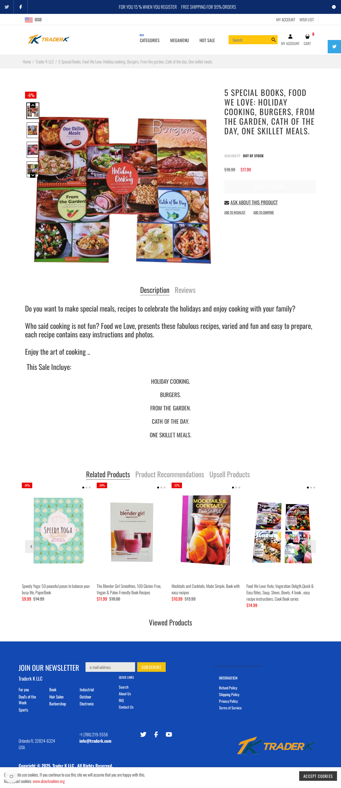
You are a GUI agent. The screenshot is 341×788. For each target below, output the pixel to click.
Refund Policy (228, 687)
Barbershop (57, 703)
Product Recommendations (169, 474)
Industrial (87, 689)
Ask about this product (254, 202)
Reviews (185, 290)
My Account (285, 19)
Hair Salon (56, 697)
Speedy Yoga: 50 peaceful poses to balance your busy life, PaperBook (56, 589)
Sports (23, 710)
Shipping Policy (229, 694)
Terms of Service (230, 707)
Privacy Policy (228, 701)
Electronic (87, 703)
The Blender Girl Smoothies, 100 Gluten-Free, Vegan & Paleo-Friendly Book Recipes (129, 589)
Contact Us (126, 707)
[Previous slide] (31, 546)
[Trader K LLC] (49, 39)
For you (24, 689)
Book (52, 689)
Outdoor (85, 697)
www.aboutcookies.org (49, 781)
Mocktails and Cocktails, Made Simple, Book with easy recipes (206, 589)
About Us (125, 693)
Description (154, 290)
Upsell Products (229, 474)
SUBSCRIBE (151, 667)
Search (123, 687)
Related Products (108, 474)
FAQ (121, 700)
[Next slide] (309, 546)
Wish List (306, 19)
